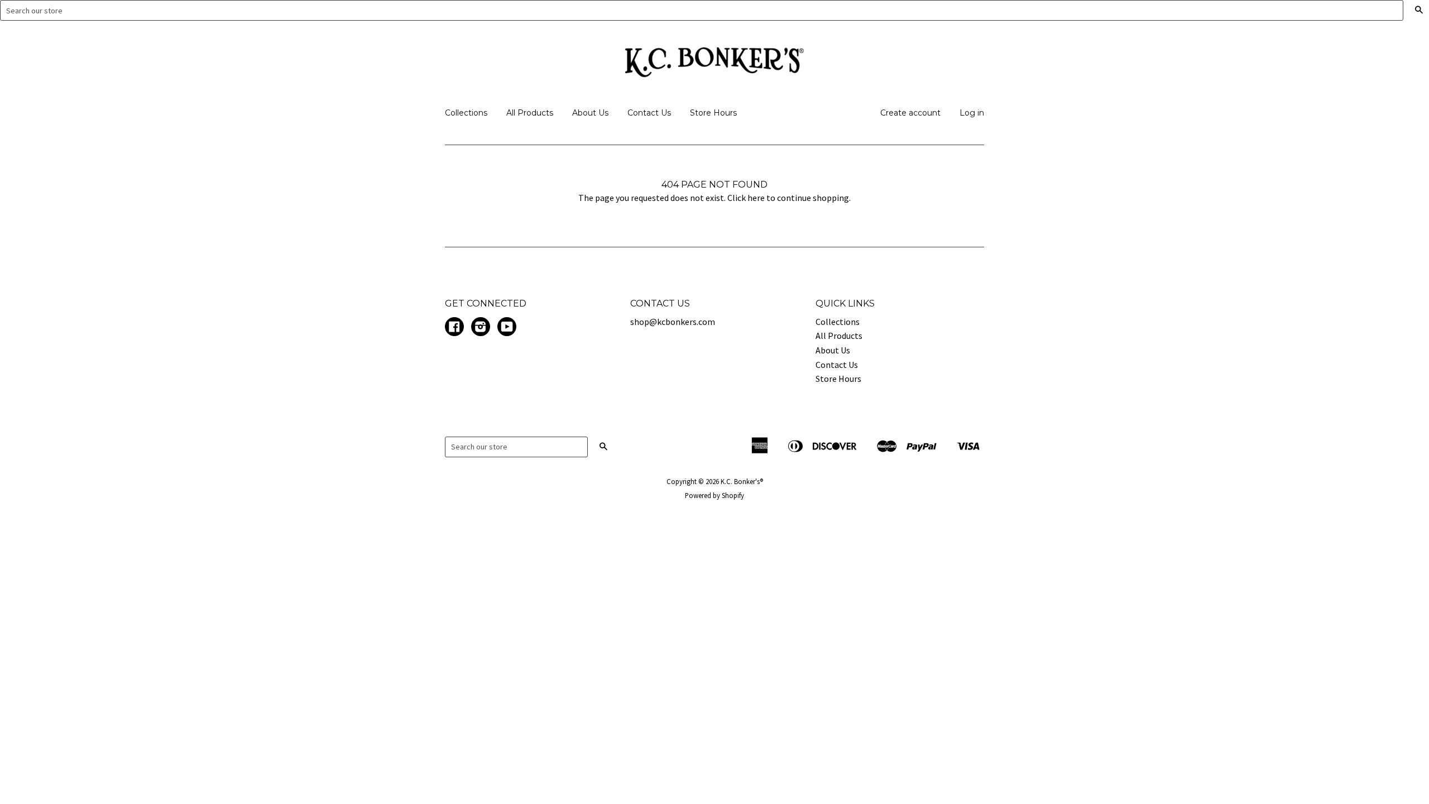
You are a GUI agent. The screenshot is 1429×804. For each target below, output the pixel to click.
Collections (466, 113)
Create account (910, 113)
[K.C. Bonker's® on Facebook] (454, 327)
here (756, 197)
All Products (529, 113)
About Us (590, 113)
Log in (972, 113)
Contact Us (649, 113)
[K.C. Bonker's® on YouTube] (506, 327)
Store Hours (713, 113)
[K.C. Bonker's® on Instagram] (480, 327)
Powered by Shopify (714, 495)
